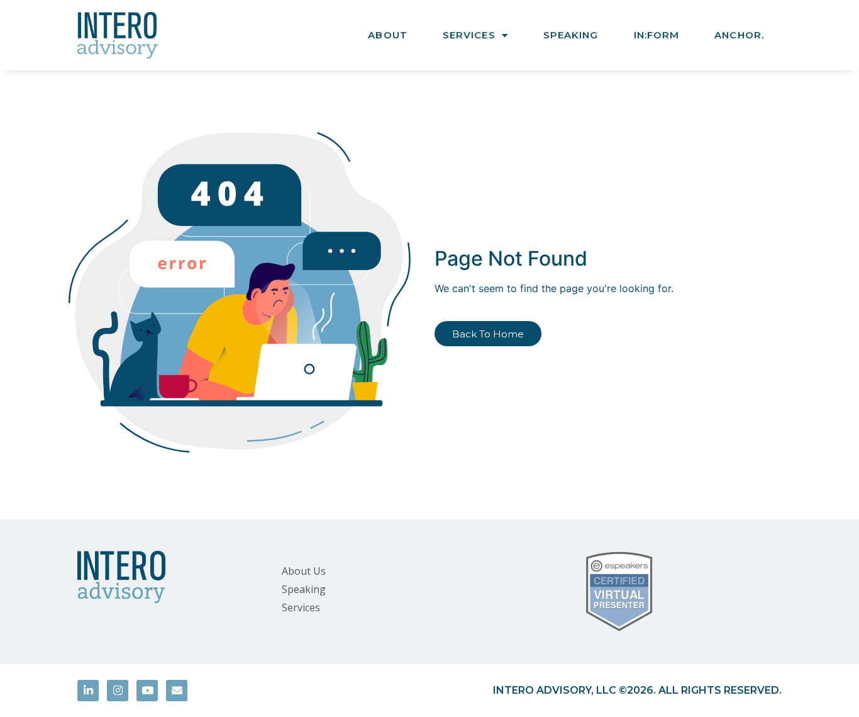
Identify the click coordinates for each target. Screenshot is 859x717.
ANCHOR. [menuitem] (739, 35)
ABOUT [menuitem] (387, 35)
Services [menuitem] (301, 607)
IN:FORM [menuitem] (657, 35)
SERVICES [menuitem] (469, 35)
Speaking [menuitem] (304, 589)
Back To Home (488, 334)
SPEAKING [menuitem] (571, 35)
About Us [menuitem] (304, 571)
